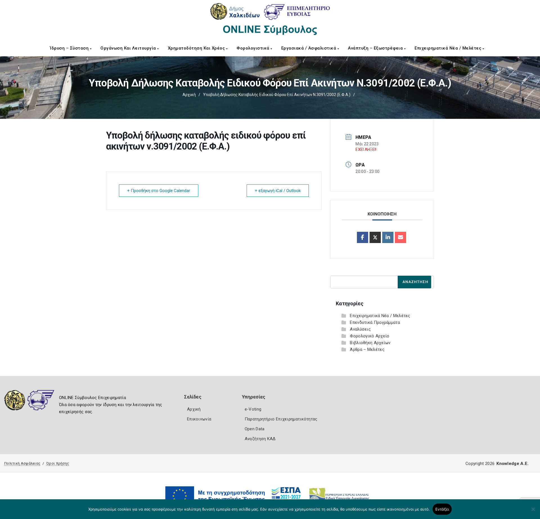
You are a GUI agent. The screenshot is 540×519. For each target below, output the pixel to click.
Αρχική (189, 94)
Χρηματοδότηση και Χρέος (197, 48)
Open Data (255, 428)
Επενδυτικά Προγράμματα (375, 322)
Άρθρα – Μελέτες (367, 349)
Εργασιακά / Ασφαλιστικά (309, 48)
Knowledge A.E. (512, 463)
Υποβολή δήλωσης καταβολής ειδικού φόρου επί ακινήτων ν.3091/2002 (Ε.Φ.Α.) (276, 94)
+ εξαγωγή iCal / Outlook (278, 190)
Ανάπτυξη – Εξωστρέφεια (376, 48)
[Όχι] (533, 512)
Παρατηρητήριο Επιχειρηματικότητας (281, 419)
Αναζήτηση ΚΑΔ (260, 438)
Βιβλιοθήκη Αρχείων (370, 342)
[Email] (400, 237)
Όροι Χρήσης (57, 463)
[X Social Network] (375, 237)
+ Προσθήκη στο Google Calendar (158, 190)
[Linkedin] (387, 237)
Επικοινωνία (199, 419)
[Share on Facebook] (362, 237)
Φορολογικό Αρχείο (369, 335)
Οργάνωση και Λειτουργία (128, 48)
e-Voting (253, 409)
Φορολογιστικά (254, 48)
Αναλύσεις (360, 329)
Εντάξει (442, 509)
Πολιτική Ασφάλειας (22, 463)
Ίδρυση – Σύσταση (70, 48)
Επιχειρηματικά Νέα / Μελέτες (449, 48)
